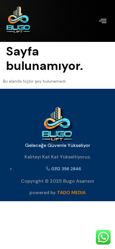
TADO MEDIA (71, 192)
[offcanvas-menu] (103, 21)
